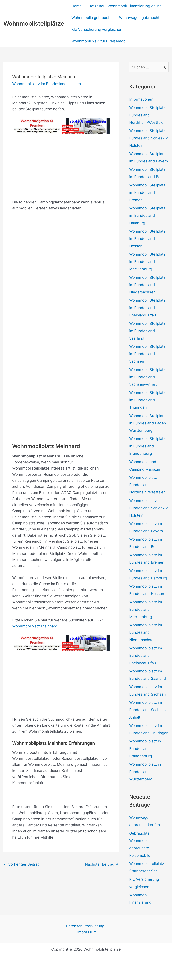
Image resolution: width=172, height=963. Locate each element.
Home (76, 6)
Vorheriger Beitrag (22, 864)
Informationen (141, 99)
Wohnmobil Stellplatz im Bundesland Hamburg (147, 215)
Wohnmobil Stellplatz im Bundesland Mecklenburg (147, 261)
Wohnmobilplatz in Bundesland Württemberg (145, 771)
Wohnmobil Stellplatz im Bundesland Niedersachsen (147, 284)
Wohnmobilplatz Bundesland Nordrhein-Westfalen (147, 484)
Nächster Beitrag (102, 864)
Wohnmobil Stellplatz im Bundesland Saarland (147, 330)
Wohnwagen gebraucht (139, 17)
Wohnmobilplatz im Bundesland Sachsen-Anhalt (148, 709)
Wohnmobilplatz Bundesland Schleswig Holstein (148, 507)
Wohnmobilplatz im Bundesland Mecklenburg (145, 609)
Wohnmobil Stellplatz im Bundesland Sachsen (147, 353)
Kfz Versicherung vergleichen (96, 29)
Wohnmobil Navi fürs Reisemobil (99, 41)
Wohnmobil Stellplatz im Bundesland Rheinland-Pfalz (147, 307)
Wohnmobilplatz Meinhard (34, 626)
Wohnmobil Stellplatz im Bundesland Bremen (147, 192)
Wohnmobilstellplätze (33, 23)
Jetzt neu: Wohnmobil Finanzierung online (125, 6)
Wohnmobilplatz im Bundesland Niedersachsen (145, 632)
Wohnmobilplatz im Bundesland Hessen (46, 83)
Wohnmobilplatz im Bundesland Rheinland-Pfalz (145, 655)
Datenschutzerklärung (85, 926)
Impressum (87, 932)
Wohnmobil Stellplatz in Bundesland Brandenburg (147, 446)
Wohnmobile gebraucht (91, 17)
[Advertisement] (61, 169)
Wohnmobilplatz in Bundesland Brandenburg (145, 748)
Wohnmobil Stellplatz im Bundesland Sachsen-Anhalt (147, 377)
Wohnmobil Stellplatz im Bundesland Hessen (147, 238)
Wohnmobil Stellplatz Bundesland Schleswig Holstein (148, 138)
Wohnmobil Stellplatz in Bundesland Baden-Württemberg (148, 423)
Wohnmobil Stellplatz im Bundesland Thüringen (147, 399)
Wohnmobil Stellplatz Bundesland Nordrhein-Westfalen (147, 115)
